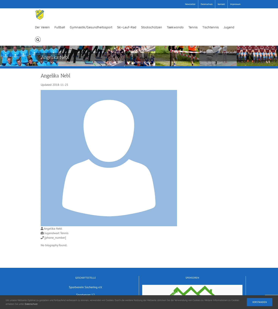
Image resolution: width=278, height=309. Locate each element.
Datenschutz (31, 304)
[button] (38, 39)
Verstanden (259, 302)
